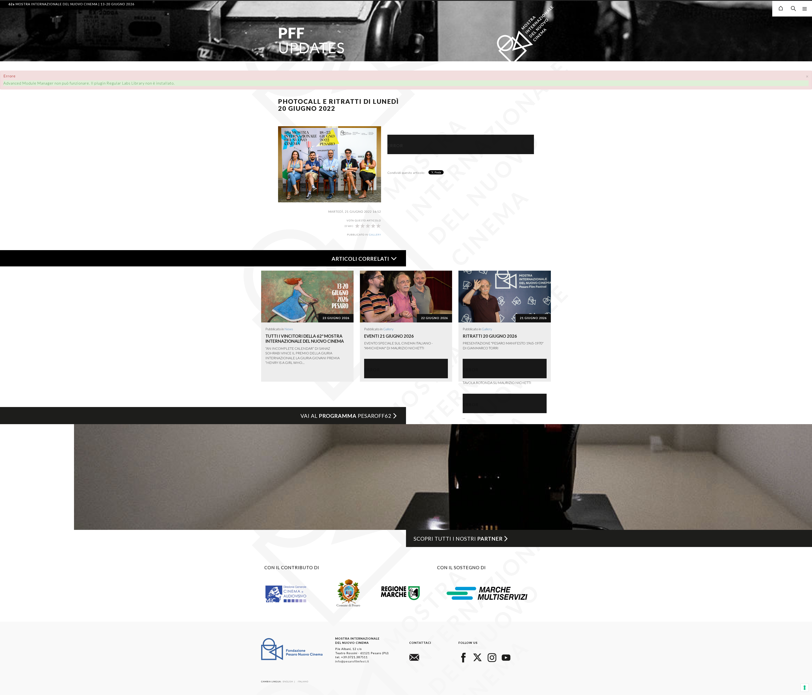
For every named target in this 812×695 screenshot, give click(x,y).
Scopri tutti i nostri (458, 538)
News (288, 329)
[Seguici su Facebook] (463, 657)
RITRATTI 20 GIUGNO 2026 (490, 336)
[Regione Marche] (400, 592)
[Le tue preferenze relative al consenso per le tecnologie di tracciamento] (805, 688)
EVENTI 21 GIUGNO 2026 (389, 336)
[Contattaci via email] (414, 657)
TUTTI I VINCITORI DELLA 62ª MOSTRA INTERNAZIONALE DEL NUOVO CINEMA (304, 338)
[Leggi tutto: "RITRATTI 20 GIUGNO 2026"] (504, 296)
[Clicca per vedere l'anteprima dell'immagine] (329, 164)
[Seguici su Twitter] (478, 657)
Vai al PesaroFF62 (346, 416)
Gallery (375, 234)
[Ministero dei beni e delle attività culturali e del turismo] (290, 593)
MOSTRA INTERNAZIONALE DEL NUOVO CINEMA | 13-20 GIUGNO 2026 (71, 4)
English (288, 681)
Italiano (303, 681)
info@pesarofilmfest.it (352, 661)
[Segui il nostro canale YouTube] (506, 657)
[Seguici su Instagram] (492, 657)
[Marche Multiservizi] (487, 592)
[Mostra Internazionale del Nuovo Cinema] (781, 7)
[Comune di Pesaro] (349, 592)
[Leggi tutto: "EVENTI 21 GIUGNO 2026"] (406, 296)
